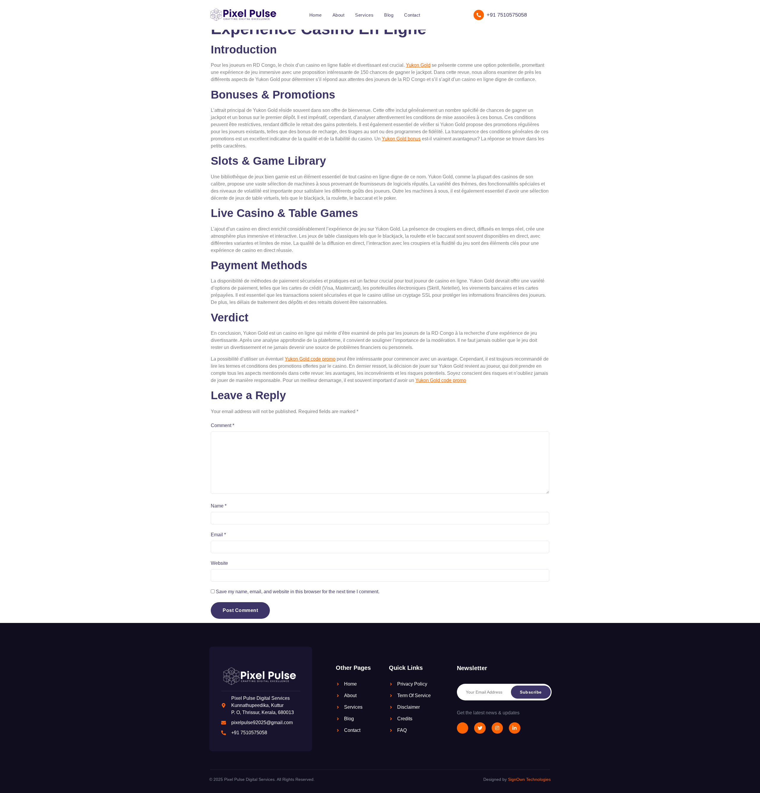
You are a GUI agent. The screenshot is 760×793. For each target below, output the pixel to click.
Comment (222, 425)
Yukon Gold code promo (310, 358)
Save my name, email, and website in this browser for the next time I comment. (297, 591)
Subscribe (531, 692)
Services (364, 15)
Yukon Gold (418, 65)
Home (315, 15)
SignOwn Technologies (529, 779)
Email (218, 534)
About (338, 15)
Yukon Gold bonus (401, 138)
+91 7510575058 (507, 15)
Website (219, 563)
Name (219, 505)
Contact (412, 15)
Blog (388, 15)
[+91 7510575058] (478, 15)
